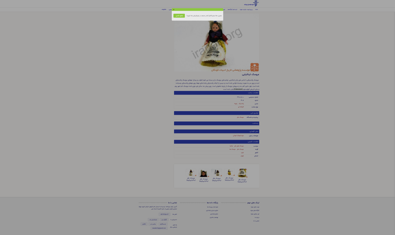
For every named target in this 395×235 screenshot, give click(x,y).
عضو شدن (179, 16)
